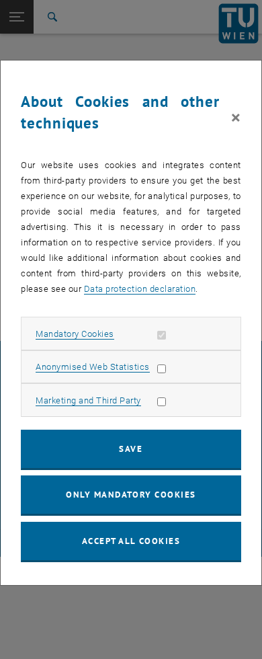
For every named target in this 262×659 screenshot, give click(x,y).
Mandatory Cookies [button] (75, 334)
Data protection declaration (140, 289)
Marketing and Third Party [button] (88, 400)
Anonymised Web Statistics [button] (93, 367)
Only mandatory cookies (131, 494)
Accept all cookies (131, 541)
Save (130, 449)
